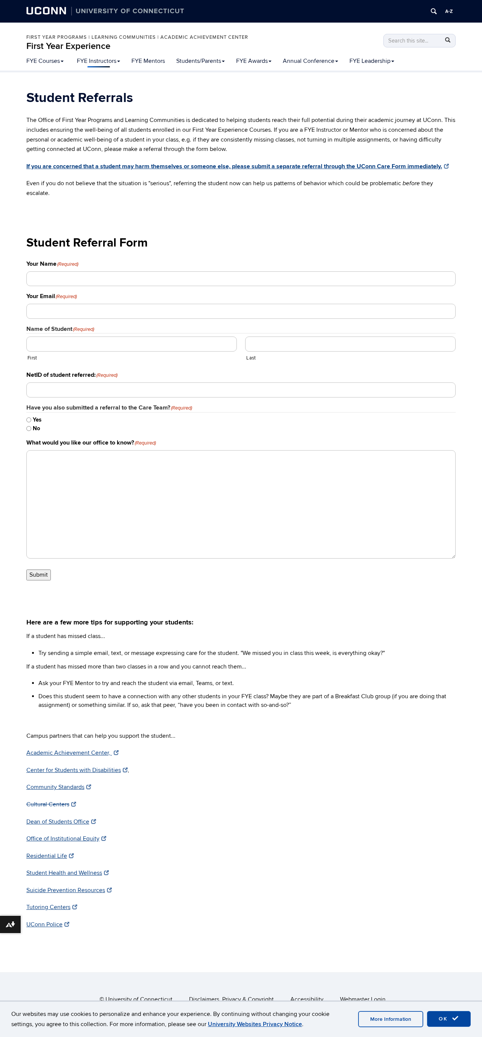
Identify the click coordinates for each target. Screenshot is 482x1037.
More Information (390, 1019)
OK (444, 1019)
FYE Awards (252, 61)
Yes (37, 419)
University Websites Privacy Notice (255, 1024)
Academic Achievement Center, (69, 753)
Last (251, 358)
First (32, 358)
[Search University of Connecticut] (434, 11)
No (36, 428)
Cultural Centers (47, 804)
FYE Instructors (96, 61)
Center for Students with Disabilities (73, 770)
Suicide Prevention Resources (65, 890)
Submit (38, 575)
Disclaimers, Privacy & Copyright (231, 999)
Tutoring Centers (48, 907)
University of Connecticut (138, 999)
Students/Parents (198, 61)
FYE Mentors (148, 61)
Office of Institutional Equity (62, 838)
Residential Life (46, 856)
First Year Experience (68, 46)
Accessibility (306, 999)
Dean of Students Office (57, 821)
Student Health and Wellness (64, 873)
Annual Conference (308, 61)
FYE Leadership (369, 61)
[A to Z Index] (449, 11)
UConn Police (44, 924)
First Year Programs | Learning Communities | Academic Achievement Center (137, 37)
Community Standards (55, 787)
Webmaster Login (363, 999)
